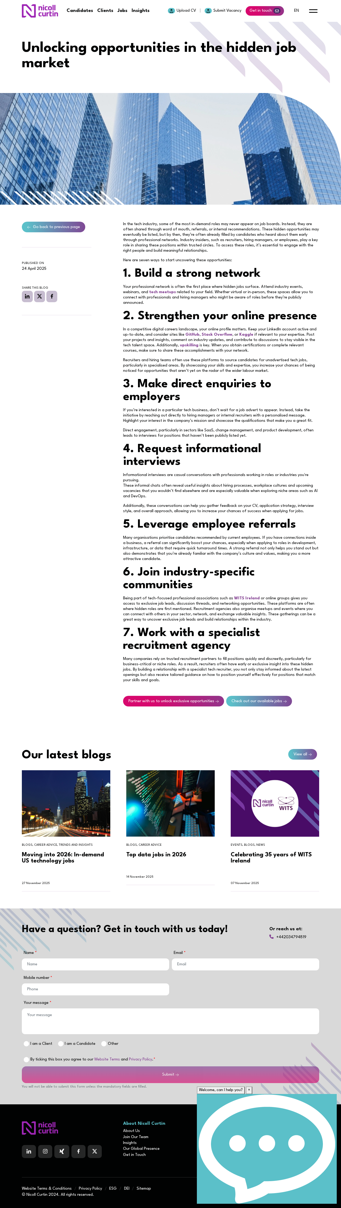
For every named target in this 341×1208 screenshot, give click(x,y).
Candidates (80, 11)
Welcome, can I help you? (221, 1090)
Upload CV (186, 11)
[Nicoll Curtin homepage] (40, 11)
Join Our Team (135, 1137)
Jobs (122, 11)
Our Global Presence (141, 1149)
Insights (140, 11)
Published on (33, 263)
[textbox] (95, 964)
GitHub (192, 335)
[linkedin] (27, 296)
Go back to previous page (56, 227)
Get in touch (261, 11)
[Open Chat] (267, 1149)
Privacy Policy (140, 1060)
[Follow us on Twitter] (95, 1151)
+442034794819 (291, 937)
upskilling (189, 345)
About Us (131, 1131)
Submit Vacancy (227, 11)
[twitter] (39, 296)
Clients (105, 11)
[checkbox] (26, 1059)
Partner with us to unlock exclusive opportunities (171, 701)
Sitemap (144, 1189)
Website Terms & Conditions (47, 1189)
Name (29, 953)
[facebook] (51, 296)
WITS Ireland (247, 598)
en (296, 11)
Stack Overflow (217, 335)
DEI (126, 1189)
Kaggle (246, 335)
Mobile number (37, 978)
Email (179, 953)
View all (300, 754)
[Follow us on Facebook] (61, 1151)
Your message (37, 1003)
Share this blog (35, 288)
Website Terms (107, 1060)
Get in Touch (134, 1155)
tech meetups (162, 292)
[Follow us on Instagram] (45, 1151)
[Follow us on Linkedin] (29, 1151)
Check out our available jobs (257, 701)
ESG (113, 1189)
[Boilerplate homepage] (69, 1128)
